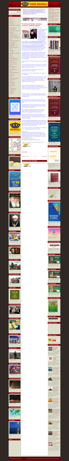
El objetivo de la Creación (13, 36)
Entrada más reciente (25, 156)
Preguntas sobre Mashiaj (13, 72)
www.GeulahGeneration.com (27, 137)
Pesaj (10, 71)
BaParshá (10, 22)
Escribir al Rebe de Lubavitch (53, 20)
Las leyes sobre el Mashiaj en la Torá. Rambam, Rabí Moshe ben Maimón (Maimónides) (56, 389)
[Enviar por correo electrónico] (22, 152)
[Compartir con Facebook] (25, 152)
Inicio (35, 156)
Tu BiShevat (11, 92)
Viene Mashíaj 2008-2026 (55, 458)
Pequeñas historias (12, 69)
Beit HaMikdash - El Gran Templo (14, 25)
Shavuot (10, 81)
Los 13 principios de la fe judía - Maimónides (56, 358)
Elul (10, 39)
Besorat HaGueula (12, 27)
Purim (10, 76)
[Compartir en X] (24, 152)
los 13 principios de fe (31, 10)
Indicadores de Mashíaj (13, 47)
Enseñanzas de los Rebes (13, 40)
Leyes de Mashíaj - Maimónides (53, 18)
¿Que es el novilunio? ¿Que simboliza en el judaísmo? (56, 443)
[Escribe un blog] (23, 152)
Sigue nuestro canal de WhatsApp (53, 9)
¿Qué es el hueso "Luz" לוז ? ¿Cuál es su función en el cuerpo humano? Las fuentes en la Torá (56, 400)
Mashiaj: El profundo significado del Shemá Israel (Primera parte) (56, 378)
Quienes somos (50, 8)
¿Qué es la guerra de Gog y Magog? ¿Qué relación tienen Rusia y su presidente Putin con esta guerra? (56, 411)
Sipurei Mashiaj (11, 85)
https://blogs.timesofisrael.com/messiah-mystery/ (32, 139)
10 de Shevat (11, 18)
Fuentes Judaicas (12, 42)
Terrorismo (11, 91)
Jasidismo (11, 50)
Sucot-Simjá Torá (12, 88)
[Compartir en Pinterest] (26, 152)
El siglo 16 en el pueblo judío (13, 37)
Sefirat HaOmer (11, 79)
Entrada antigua (44, 156)
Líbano (10, 55)
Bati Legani (11, 23)
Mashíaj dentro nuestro (13, 58)
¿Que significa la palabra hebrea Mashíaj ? (55, 348)
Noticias (10, 65)
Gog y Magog (11, 43)
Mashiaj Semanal (12, 62)
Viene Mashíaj (12, 458)
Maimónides (11, 57)
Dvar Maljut (11, 33)
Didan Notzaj (11, 32)
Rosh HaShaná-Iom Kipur (13, 78)
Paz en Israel (11, 68)
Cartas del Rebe (11, 29)
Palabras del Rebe (12, 66)
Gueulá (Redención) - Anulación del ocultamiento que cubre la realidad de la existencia (56, 433)
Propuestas (11, 75)
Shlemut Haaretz (12, 82)
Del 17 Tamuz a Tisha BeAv (13, 30)
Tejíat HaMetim (11, 89)
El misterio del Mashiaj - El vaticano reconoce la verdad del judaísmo (32, 24)
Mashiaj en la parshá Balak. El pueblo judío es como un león (56, 422)
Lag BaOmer (11, 51)
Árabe (10, 19)
